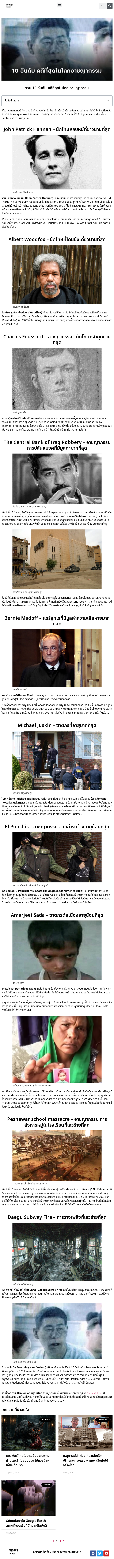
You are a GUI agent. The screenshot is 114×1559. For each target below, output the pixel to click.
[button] (59, 5)
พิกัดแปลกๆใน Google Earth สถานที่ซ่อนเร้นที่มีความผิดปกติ (26, 1523)
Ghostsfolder (94, 1393)
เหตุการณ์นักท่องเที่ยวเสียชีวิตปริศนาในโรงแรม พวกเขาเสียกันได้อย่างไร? (85, 1461)
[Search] (110, 6)
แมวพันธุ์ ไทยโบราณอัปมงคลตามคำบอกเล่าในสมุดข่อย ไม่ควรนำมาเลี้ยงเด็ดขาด (28, 1461)
